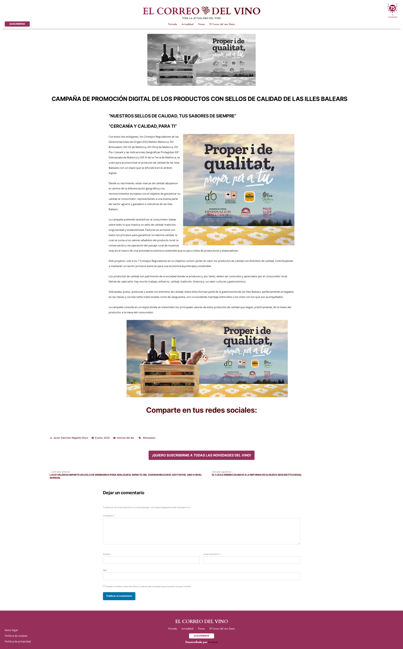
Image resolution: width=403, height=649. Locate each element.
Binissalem (149, 437)
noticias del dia (125, 437)
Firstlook (213, 642)
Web (105, 570)
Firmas (201, 24)
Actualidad (187, 24)
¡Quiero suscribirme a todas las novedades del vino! (201, 455)
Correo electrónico (212, 554)
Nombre (107, 554)
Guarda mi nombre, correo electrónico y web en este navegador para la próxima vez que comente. (148, 586)
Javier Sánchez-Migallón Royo (70, 437)
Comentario (109, 516)
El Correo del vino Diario (222, 24)
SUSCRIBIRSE (17, 24)
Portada (172, 24)
